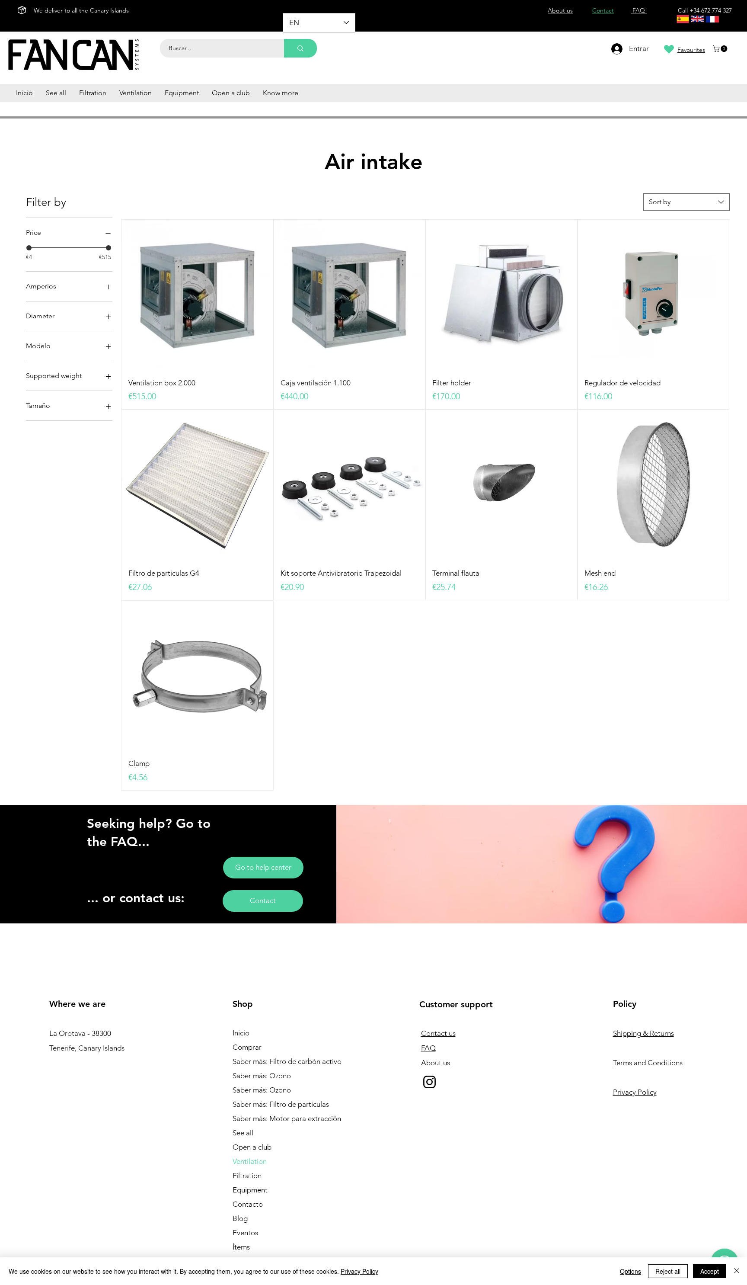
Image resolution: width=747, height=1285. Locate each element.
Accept (709, 1271)
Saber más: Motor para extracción (280, 1118)
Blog (240, 1218)
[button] (721, 48)
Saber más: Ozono (262, 1075)
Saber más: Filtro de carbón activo (280, 1061)
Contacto (248, 1204)
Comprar (247, 1047)
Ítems (241, 1247)
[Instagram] (429, 1082)
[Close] (736, 1271)
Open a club (252, 1147)
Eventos (245, 1232)
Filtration (247, 1175)
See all (243, 1132)
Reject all (667, 1271)
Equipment (250, 1190)
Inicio (241, 1033)
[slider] (29, 248)
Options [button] (630, 1271)
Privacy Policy (359, 1271)
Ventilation (250, 1161)
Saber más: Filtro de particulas (280, 1104)
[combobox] (686, 202)
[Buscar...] (300, 48)
